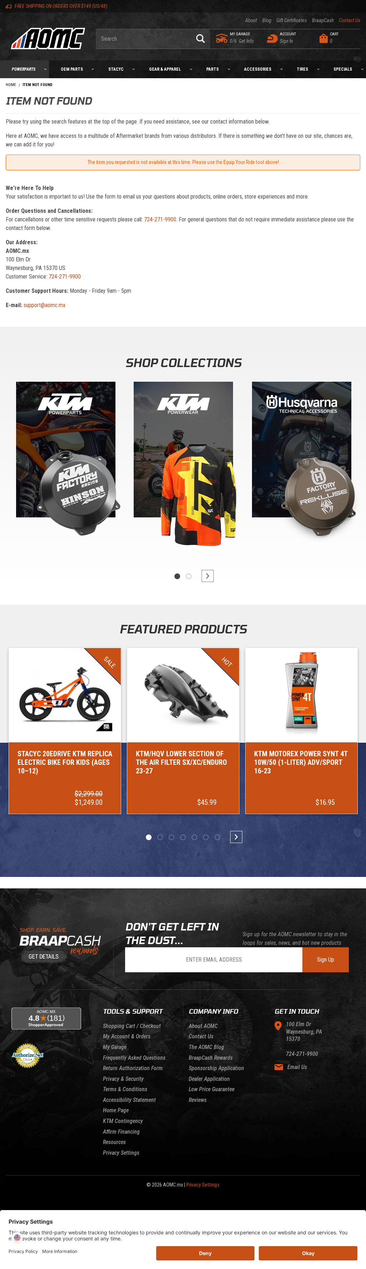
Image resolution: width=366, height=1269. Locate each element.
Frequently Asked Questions (134, 1057)
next (204, 576)
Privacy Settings (121, 1152)
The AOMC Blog (206, 1047)
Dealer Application (209, 1078)
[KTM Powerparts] (65, 451)
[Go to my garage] (222, 38)
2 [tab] (189, 576)
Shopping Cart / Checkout (132, 1026)
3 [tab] (171, 837)
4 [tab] (183, 837)
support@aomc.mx (44, 305)
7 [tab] (217, 837)
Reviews (198, 1100)
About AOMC (203, 1026)
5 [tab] (194, 837)
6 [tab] (206, 837)
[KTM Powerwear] (183, 451)
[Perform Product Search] (200, 39)
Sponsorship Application (216, 1068)
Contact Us (349, 20)
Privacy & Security (123, 1078)
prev (161, 576)
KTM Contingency (123, 1121)
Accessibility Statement (129, 1100)
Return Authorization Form (133, 1068)
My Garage (115, 1047)
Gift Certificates (291, 20)
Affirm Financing (121, 1131)
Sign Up (325, 959)
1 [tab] (177, 576)
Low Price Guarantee (211, 1089)
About (251, 20)
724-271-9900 (160, 219)
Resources (114, 1142)
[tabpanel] (65, 467)
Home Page (116, 1110)
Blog (266, 20)
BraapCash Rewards (211, 1057)
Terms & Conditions (125, 1089)
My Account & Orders (126, 1036)
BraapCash (322, 20)
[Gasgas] (301, 451)
